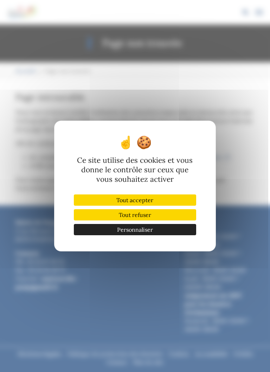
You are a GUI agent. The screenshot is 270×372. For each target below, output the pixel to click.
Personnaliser (135, 229)
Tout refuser (135, 214)
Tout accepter (134, 200)
